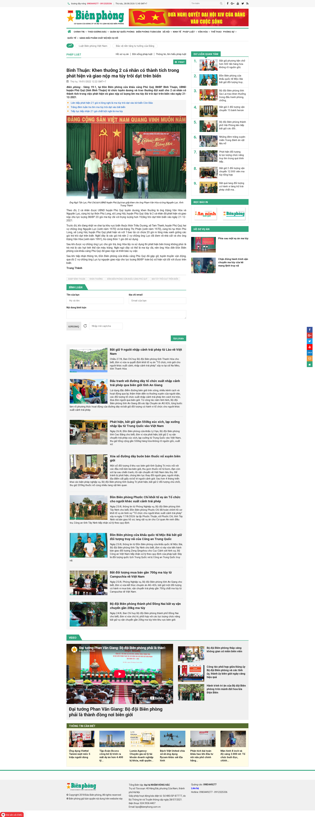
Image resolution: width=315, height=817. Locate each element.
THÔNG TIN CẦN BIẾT (82, 726)
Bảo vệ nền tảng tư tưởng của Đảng (135, 45)
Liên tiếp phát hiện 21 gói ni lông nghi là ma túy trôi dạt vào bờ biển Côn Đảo (112, 102)
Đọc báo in (201, 202)
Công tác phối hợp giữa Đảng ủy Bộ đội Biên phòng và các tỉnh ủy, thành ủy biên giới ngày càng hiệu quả (226, 672)
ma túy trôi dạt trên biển (165, 279)
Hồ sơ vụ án (122, 54)
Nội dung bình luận (76, 307)
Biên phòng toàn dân (148, 32)
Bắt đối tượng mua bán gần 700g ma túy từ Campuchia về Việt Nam (141, 574)
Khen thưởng (96, 279)
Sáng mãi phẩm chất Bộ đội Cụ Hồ (98, 38)
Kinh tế (177, 32)
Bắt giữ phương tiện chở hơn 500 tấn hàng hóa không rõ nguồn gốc (232, 64)
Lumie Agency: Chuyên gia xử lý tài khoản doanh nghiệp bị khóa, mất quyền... (141, 755)
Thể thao (216, 32)
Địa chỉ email (136, 295)
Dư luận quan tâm (206, 54)
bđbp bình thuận (76, 279)
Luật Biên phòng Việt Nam (93, 45)
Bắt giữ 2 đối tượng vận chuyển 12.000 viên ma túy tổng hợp (232, 171)
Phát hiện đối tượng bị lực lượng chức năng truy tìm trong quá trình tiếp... (231, 156)
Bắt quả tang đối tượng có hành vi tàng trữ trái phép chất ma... (231, 186)
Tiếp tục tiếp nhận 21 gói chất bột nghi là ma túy (97, 111)
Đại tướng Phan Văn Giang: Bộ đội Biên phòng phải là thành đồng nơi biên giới (115, 711)
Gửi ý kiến (178, 338)
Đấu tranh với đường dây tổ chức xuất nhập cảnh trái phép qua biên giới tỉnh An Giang (145, 383)
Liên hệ (195, 788)
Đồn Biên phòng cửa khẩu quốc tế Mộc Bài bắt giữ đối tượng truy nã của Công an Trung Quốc (146, 537)
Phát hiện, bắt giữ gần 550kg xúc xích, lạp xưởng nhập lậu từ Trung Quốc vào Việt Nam (145, 424)
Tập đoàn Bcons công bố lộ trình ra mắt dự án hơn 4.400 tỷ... (111, 755)
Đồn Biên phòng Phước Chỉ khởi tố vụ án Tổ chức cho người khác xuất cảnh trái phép (145, 499)
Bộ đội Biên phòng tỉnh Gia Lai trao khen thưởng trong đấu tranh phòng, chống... (232, 95)
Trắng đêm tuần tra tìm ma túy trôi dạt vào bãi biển (98, 107)
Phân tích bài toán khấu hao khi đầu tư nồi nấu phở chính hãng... (201, 755)
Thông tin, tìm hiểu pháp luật (171, 54)
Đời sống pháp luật (142, 54)
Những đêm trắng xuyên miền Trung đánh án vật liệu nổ (232, 140)
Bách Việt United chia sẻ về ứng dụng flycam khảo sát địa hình (172, 755)
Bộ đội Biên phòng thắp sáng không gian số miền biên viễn (224, 649)
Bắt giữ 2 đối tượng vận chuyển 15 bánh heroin (232, 109)
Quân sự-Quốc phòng (122, 32)
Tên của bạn (72, 295)
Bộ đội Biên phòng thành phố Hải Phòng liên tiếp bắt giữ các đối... (232, 125)
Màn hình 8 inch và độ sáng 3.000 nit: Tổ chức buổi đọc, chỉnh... (232, 755)
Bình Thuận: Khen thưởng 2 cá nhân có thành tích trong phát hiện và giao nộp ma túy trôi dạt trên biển (122, 73)
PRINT (181, 62)
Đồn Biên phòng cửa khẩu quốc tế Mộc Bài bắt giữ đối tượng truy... (231, 79)
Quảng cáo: (203, 784)
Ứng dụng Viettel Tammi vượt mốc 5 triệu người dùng (79, 754)
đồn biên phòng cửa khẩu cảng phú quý (127, 279)
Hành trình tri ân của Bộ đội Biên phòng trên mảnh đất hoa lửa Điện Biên (226, 689)
